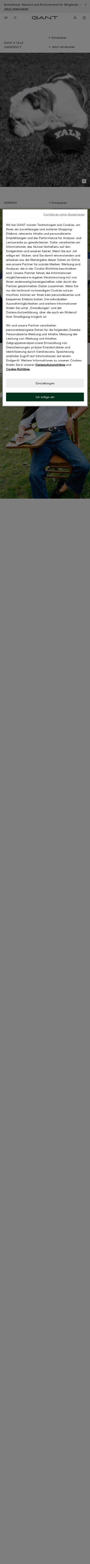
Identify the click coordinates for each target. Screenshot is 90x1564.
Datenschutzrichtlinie (50, 364)
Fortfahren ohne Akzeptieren (64, 214)
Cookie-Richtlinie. (18, 369)
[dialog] (45, 307)
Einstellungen (45, 383)
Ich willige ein (45, 397)
